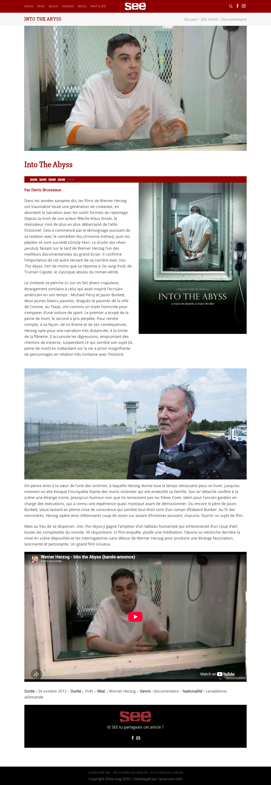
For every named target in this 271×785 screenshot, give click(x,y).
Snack (53, 6)
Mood (82, 6)
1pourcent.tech (170, 779)
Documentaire (234, 19)
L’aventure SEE (99, 772)
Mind (41, 6)
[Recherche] (230, 6)
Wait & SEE (98, 6)
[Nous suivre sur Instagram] (244, 6)
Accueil (190, 19)
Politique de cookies (167, 772)
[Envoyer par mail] (138, 738)
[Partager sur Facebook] (133, 738)
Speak (28, 6)
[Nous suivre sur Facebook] (237, 6)
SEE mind (209, 19)
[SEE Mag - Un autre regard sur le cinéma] (135, 6)
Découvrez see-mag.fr (130, 772)
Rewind (68, 6)
